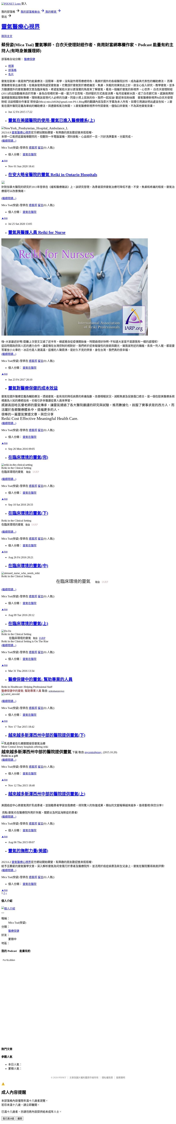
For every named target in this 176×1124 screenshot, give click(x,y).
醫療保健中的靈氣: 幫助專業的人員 (40, 679)
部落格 (12, 70)
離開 (20, 1118)
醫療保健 (29, 59)
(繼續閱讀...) (8, 140)
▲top (4, 160)
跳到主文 (6, 36)
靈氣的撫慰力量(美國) (28, 851)
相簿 (11, 66)
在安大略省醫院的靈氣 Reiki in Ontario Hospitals (52, 174)
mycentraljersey (93, 752)
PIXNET (62, 1077)
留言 (40, 147)
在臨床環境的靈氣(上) (28, 623)
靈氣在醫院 (29, 154)
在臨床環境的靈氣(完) (28, 457)
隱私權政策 (107, 1077)
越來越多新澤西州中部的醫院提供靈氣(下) (46, 735)
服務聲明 (120, 1077)
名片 (11, 74)
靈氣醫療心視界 (20, 27)
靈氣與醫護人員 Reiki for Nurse (36, 232)
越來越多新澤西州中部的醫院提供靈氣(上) (46, 794)
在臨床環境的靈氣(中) (28, 565)
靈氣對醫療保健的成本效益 (33, 388)
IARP (36, 471)
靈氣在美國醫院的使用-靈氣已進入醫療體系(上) (51, 120)
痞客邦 (33, 147)
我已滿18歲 (8, 1118)
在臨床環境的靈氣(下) (28, 513)
